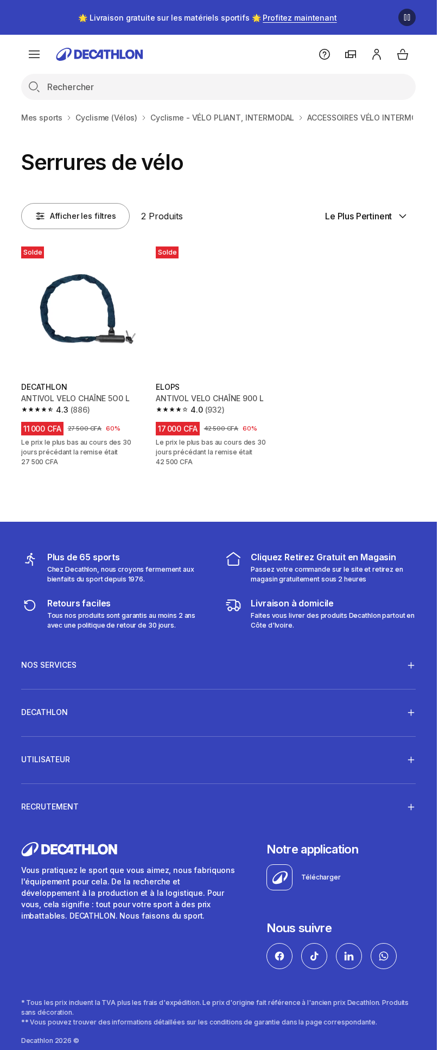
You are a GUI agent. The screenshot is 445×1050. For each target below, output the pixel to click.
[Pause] (407, 17)
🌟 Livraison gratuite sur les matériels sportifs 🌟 (207, 17)
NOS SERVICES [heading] (49, 664)
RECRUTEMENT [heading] (50, 806)
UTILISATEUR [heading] (45, 759)
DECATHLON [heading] (44, 712)
